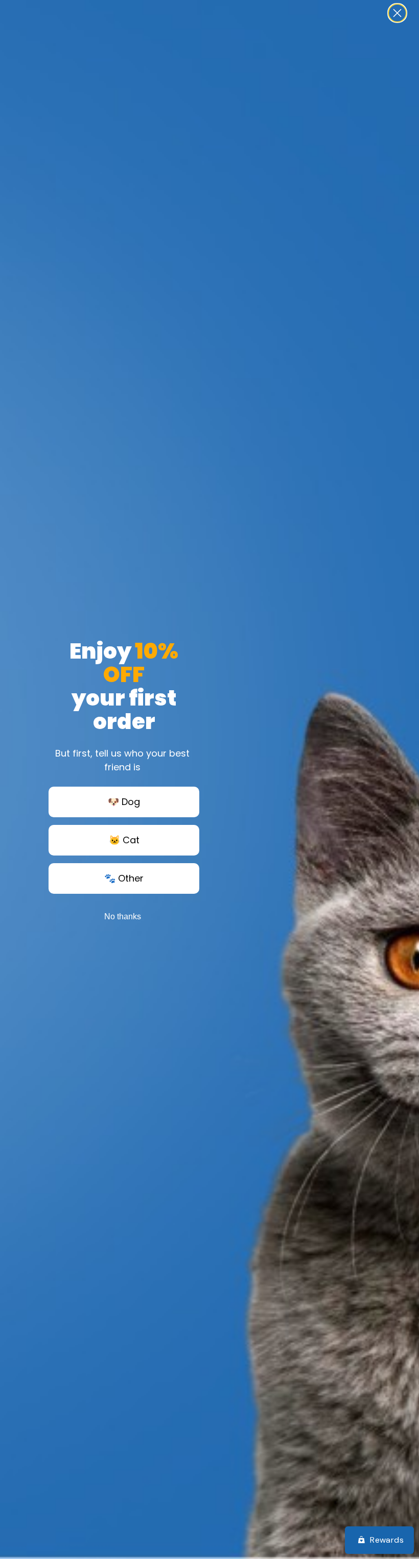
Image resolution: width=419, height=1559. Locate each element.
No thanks (122, 916)
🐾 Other (124, 878)
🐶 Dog (124, 801)
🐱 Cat (124, 840)
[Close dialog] (397, 13)
